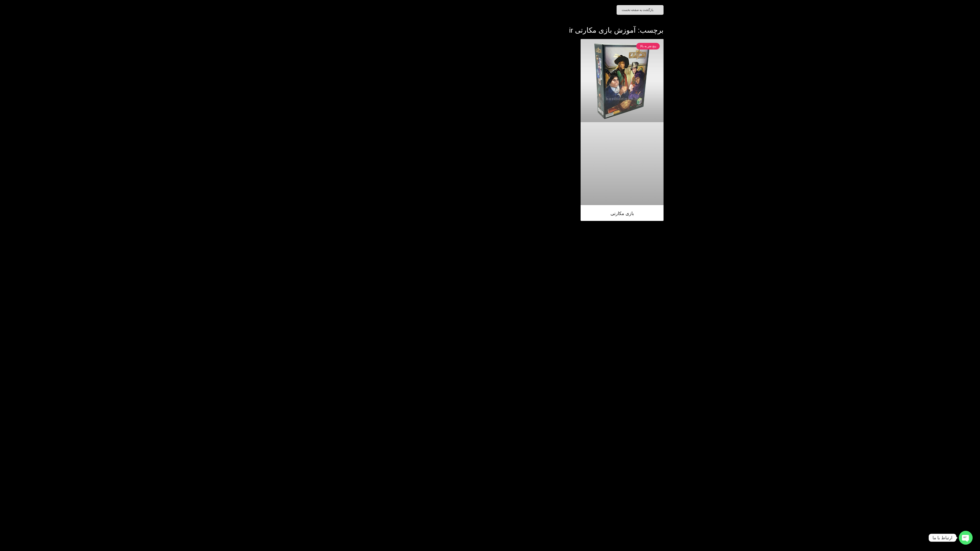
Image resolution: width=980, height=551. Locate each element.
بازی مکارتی (622, 213)
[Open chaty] (966, 538)
